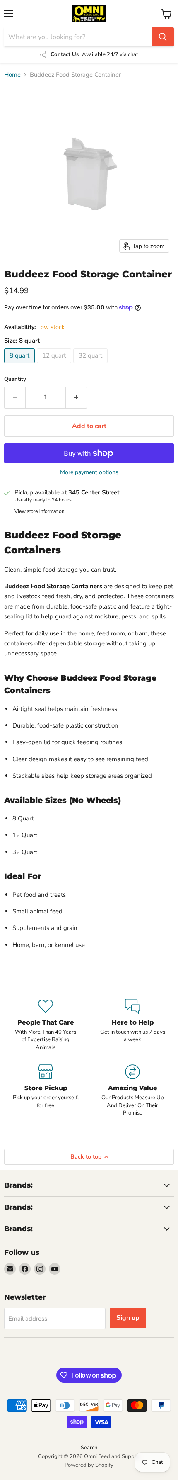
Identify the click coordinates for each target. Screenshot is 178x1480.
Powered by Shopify (89, 1465)
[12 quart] (55, 365)
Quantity (15, 379)
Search (89, 1447)
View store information (39, 511)
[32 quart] (91, 365)
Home (12, 74)
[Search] (163, 36)
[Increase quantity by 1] (76, 397)
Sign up (128, 1317)
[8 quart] (20, 365)
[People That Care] (45, 1025)
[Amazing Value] (132, 1090)
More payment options (89, 472)
